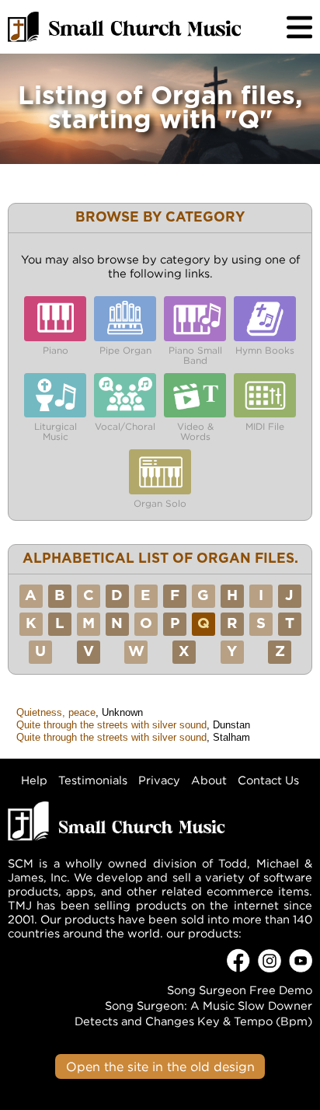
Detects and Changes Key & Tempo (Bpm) (193, 1021)
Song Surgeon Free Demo (239, 990)
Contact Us (268, 780)
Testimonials (92, 780)
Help (34, 780)
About (209, 780)
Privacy (159, 780)
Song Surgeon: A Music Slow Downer (208, 1005)
